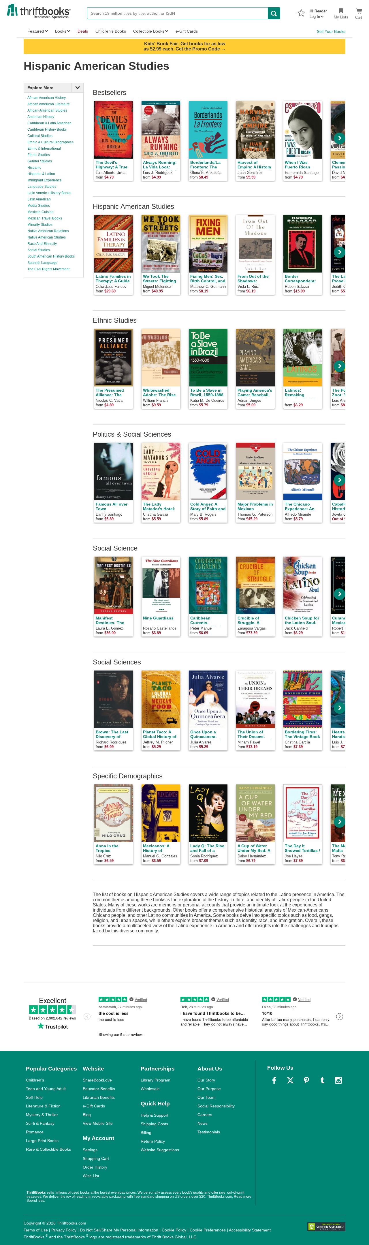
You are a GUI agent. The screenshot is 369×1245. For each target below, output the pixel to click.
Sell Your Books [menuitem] (331, 31)
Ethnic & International (44, 149)
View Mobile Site (98, 1123)
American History (40, 117)
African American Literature (48, 104)
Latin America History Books (49, 193)
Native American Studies (46, 237)
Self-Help (34, 1097)
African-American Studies (47, 110)
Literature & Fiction (43, 1106)
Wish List (91, 1175)
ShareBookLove (97, 1080)
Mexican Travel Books (44, 218)
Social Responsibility (216, 1106)
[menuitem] (318, 12)
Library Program (155, 1080)
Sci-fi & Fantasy (40, 1123)
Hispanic (34, 168)
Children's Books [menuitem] (110, 31)
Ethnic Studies (38, 155)
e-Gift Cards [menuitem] (187, 31)
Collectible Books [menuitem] (148, 31)
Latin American (39, 199)
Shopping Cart (96, 1158)
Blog (87, 1114)
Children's (35, 1080)
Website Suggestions (160, 1150)
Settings (90, 1150)
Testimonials (208, 1132)
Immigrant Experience (44, 180)
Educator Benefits (99, 1088)
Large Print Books (42, 1140)
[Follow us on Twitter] (290, 1080)
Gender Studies (39, 161)
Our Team (206, 1097)
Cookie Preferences (208, 1230)
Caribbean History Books (47, 129)
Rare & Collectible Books (48, 1149)
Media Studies (38, 206)
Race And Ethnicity (42, 244)
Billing (146, 1132)
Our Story (206, 1080)
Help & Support (154, 1115)
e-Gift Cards (94, 1106)
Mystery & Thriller (42, 1114)
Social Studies (38, 250)
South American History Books (51, 256)
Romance (35, 1132)
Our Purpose (209, 1088)
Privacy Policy (63, 1230)
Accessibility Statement (250, 1230)
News (202, 1123)
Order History (95, 1167)
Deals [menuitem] (83, 31)
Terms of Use (36, 1230)
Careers (204, 1114)
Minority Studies (39, 225)
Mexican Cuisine (40, 212)
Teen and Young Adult (46, 1088)
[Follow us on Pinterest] (306, 1080)
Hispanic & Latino (41, 174)
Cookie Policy (174, 1230)
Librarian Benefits (99, 1097)
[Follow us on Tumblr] (322, 1080)
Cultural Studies (39, 136)
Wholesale (150, 1088)
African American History (46, 98)
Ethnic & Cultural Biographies (50, 142)
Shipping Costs (154, 1124)
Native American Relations (48, 231)
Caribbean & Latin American (49, 123)
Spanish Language (42, 263)
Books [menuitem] (60, 31)
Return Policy (153, 1141)
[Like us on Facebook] (274, 1080)
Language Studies (41, 187)
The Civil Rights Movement (48, 269)
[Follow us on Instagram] (338, 1080)
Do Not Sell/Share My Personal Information (119, 1230)
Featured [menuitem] (35, 31)
